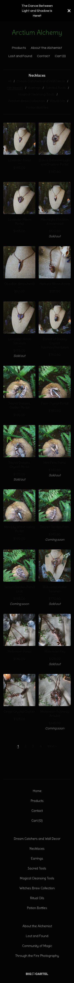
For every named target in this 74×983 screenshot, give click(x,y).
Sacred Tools (56, 87)
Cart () (60, 56)
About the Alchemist (46, 47)
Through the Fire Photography (37, 956)
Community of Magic (37, 946)
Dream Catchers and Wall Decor (41, 81)
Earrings (34, 87)
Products (19, 47)
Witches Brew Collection (26, 101)
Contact (43, 56)
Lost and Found (20, 56)
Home (37, 791)
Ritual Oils (57, 101)
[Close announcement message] (69, 10)
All (10, 81)
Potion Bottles (37, 107)
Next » (52, 746)
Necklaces (15, 87)
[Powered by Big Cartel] (37, 974)
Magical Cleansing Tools (36, 94)
